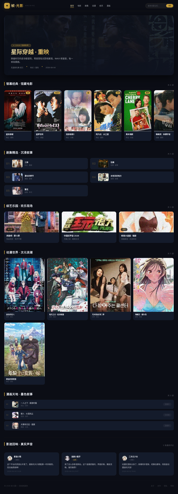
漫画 (108, 6)
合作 (159, 486)
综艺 (101, 6)
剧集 (86, 6)
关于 (152, 486)
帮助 (172, 486)
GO (169, 6)
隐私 (165, 486)
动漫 (94, 6)
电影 (79, 6)
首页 (72, 6)
